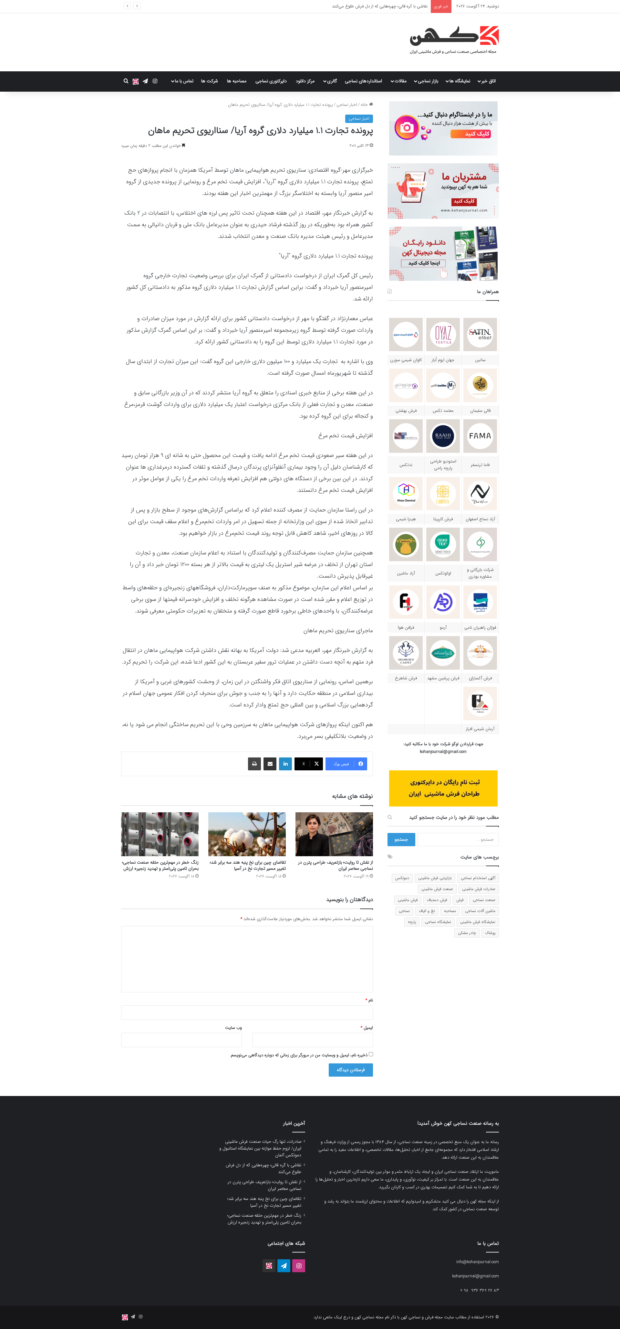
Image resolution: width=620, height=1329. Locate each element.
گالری (332, 81)
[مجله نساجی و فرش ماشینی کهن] (450, 42)
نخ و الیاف (427, 911)
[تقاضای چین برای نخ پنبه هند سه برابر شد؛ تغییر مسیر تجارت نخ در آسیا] (247, 834)
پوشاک (490, 933)
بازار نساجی (428, 81)
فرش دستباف (437, 900)
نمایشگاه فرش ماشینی (477, 922)
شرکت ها (209, 81)
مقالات (401, 81)
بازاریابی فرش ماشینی (435, 878)
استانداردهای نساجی (363, 81)
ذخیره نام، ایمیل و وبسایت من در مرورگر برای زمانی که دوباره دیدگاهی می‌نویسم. (298, 1055)
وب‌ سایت (233, 1027)
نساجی (404, 911)
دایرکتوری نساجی (271, 81)
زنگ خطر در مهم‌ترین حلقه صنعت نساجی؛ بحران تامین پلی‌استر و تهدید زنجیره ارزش (160, 865)
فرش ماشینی (408, 900)
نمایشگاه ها (460, 81)
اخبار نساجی (346, 104)
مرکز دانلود (305, 81)
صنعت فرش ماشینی (437, 889)
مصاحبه (450, 911)
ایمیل (367, 1027)
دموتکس (402, 878)
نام (369, 1000)
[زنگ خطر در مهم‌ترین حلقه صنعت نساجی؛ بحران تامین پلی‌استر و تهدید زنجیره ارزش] (160, 834)
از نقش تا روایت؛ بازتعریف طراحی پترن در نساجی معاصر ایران (375, 6)
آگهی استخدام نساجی (478, 878)
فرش (460, 900)
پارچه (412, 922)
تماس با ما (184, 81)
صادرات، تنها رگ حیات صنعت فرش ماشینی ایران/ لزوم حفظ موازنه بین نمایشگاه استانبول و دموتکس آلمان (260, 1148)
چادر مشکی (467, 933)
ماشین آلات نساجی (480, 911)
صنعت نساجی (484, 900)
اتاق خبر (488, 81)
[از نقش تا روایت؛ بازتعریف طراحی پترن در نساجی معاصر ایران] (334, 834)
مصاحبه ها (236, 81)
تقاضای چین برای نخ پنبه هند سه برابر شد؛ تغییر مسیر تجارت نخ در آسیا (248, 865)
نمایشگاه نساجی (438, 922)
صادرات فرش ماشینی (478, 889)
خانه (365, 104)
